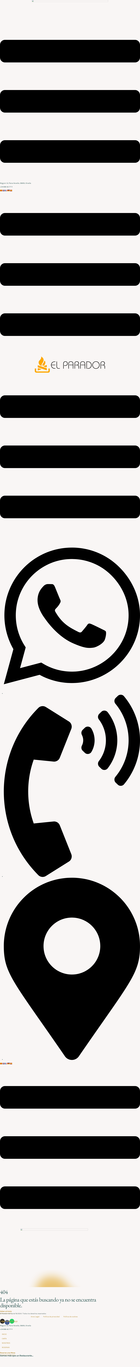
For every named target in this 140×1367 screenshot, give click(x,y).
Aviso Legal (35, 1317)
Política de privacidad (51, 1317)
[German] (8, 191)
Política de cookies (70, 1317)
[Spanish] (11, 191)
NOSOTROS (6, 1343)
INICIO (4, 1334)
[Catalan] (1, 191)
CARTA (4, 1339)
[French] (6, 191)
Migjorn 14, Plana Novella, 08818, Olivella (15, 183)
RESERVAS (6, 1347)
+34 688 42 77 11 (6, 187)
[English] (3, 191)
